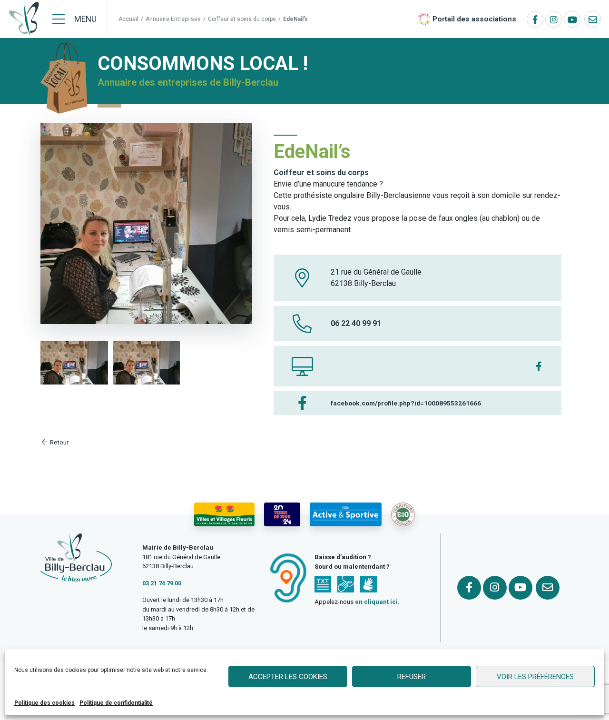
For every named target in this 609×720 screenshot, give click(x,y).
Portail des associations (474, 19)
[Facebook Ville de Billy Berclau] (535, 19)
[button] (74, 363)
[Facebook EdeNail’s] (538, 366)
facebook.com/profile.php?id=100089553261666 (406, 403)
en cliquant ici (376, 601)
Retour (59, 442)
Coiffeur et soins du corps (242, 19)
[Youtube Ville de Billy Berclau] (572, 19)
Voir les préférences (535, 676)
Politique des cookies (44, 703)
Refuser (411, 676)
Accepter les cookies (287, 676)
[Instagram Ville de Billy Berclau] (553, 19)
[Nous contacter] (592, 19)
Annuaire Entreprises (173, 19)
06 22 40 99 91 (356, 323)
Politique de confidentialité (116, 703)
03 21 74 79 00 (161, 583)
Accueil (128, 19)
